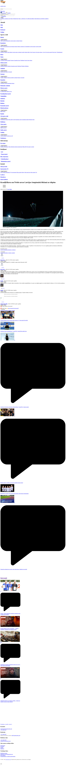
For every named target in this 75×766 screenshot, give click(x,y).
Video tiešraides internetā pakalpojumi (15, 146)
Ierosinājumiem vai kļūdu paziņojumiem (7, 756)
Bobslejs (5, 66)
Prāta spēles (10, 119)
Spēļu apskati (32, 172)
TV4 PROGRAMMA (30, 18)
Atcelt (2, 261)
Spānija (26, 52)
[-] (3, 258)
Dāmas (19, 46)
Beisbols (30, 119)
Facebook (4, 12)
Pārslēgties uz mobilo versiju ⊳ (6, 724)
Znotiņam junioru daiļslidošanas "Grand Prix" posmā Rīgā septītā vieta (13, 331)
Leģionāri (18, 40)
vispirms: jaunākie (11, 252)
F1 (0, 91)
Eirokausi (13, 46)
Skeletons (2, 66)
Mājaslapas (6, 146)
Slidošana (27, 66)
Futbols (4, 172)
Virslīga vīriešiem (3, 77)
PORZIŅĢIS (15, 18)
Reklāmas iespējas (3, 753)
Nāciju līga (54, 52)
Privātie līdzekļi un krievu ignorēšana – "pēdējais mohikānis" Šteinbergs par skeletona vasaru (9, 629)
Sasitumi (4, 135)
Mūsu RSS (25, 146)
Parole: (1, 15)
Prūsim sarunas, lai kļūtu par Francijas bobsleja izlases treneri (11, 482)
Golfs (14, 119)
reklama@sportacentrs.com (5, 741)
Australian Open (17, 60)
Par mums (29, 146)
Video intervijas (27, 172)
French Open (27, 60)
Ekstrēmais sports (18, 119)
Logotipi (32, 146)
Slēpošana (19, 66)
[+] (2, 258)
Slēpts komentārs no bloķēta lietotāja (10, 294)
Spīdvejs (8, 91)
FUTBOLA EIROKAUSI (5, 18)
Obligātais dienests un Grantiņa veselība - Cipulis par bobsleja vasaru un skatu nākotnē (10, 701)
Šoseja (4, 111)
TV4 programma (13, 172)
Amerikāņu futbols (25, 119)
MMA (1, 127)
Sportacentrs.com (8, 759)
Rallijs (3, 91)
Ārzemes (12, 60)
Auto (11, 91)
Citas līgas (38, 52)
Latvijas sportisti (7, 60)
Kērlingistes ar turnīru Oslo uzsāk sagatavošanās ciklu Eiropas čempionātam (14, 493)
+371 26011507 (3, 729)
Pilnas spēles (19, 172)
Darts (33, 119)
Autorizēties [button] (2, 11)
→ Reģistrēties (3, 16)
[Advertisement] (10, 711)
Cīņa (4, 127)
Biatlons (9, 66)
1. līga (43, 52)
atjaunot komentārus (4, 252)
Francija (34, 52)
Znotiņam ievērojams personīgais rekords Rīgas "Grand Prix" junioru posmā (14, 406)
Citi (5, 127)
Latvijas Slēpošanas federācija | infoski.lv (8, 249)
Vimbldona (22, 60)
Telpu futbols (9, 52)
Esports (6, 119)
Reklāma (2, 146)
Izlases (21, 40)
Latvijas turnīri (38, 46)
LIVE (1, 172)
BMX (1, 111)
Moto (5, 91)
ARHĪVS (47, 18)
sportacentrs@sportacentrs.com (6, 728)
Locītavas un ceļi (10, 135)
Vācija (31, 52)
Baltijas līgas (2, 71)
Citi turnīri (10, 71)
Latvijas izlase (15, 52)
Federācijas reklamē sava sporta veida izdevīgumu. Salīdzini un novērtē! (13, 569)
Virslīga (5, 52)
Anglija (23, 52)
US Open (2, 60)
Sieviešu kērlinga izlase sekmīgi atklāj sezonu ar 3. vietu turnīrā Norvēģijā (14, 320)
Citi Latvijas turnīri (48, 52)
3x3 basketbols (27, 46)
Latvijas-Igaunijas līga (7, 46)
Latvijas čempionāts (6, 40)
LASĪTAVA (23, 18)
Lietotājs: (2, 14)
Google (9, 12)
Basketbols (8, 172)
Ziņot (5, 261)
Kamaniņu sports (14, 66)
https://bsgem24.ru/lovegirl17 (13, 308)
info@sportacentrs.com (16, 735)
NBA (12, 18)
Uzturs (1, 135)
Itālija (29, 52)
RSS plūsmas (2, 755)
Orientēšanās (2, 119)
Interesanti (3, 578)
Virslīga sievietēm (10, 77)
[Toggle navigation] (0, 19)
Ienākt (2, 17)
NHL (20, 18)
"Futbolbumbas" (59, 52)
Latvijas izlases (13, 40)
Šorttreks (23, 66)
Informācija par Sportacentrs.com (6, 754)
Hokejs (23, 172)
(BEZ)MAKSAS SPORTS (40, 18)
